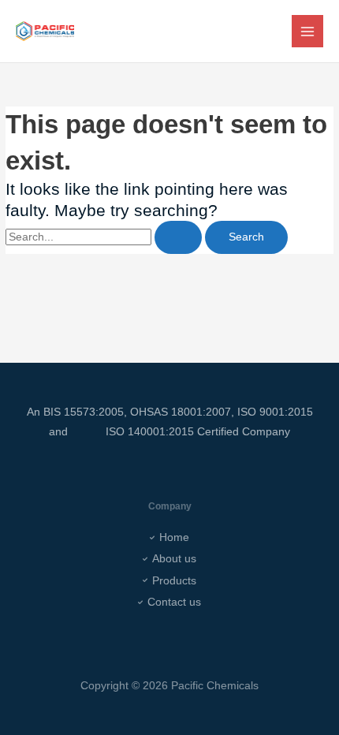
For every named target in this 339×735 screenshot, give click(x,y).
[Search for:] (105, 237)
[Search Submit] (178, 237)
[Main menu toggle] (308, 31)
